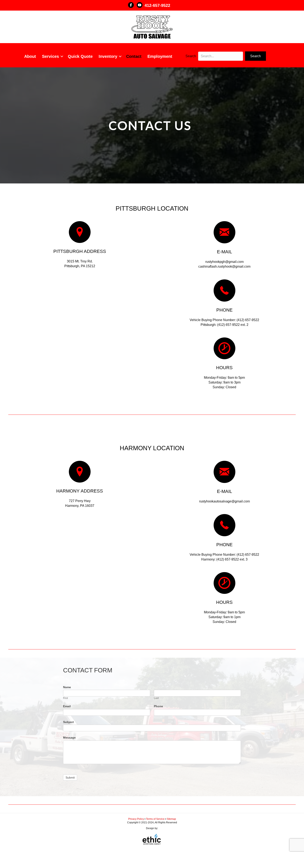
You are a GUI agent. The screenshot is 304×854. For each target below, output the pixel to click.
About (30, 56)
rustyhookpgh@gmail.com (224, 261)
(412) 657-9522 (248, 320)
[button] (62, 56)
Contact (133, 56)
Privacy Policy (136, 819)
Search (191, 56)
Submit (70, 777)
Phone (158, 706)
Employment (159, 56)
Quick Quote (80, 56)
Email (67, 706)
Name (67, 687)
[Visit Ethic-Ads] (152, 840)
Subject (68, 722)
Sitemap (171, 819)
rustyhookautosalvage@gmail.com (224, 501)
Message (69, 737)
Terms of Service (155, 819)
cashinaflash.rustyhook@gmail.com (224, 266)
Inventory (108, 56)
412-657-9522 (157, 5)
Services (50, 56)
